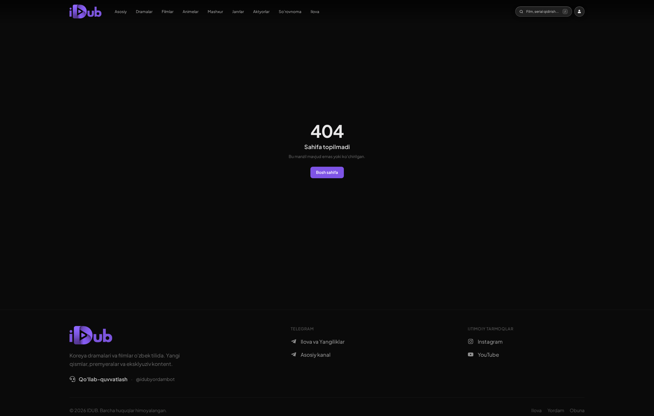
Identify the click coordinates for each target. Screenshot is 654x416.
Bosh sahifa (327, 172)
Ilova (315, 11)
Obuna (577, 410)
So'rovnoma (290, 11)
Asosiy (121, 11)
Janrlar (238, 11)
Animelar (190, 11)
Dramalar (144, 11)
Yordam (555, 410)
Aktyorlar (261, 11)
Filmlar (167, 11)
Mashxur (215, 11)
